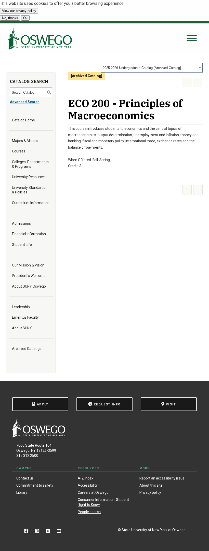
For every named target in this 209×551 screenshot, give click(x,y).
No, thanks (10, 18)
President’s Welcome (29, 276)
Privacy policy (150, 492)
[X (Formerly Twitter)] (48, 530)
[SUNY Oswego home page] (40, 38)
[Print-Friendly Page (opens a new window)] (186, 82)
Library (21, 492)
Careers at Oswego (93, 492)
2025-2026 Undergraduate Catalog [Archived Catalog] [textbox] (142, 68)
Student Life (22, 245)
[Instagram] (37, 530)
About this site (151, 485)
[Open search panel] (191, 38)
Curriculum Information (30, 203)
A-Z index (85, 478)
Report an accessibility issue (162, 478)
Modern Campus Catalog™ (170, 388)
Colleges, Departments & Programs (30, 164)
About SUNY (22, 328)
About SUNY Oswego (29, 286)
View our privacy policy (19, 11)
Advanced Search (25, 102)
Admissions (21, 223)
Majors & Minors (25, 141)
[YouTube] (59, 530)
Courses (18, 151)
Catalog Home (23, 120)
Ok (25, 18)
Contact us (25, 478)
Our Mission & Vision (28, 265)
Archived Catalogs (26, 349)
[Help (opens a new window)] (197, 82)
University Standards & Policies (28, 190)
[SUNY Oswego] (38, 436)
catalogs (28, 388)
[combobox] (152, 68)
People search (89, 512)
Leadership (21, 307)
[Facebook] (26, 530)
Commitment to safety (34, 485)
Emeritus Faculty (25, 317)
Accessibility (88, 485)
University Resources (29, 177)
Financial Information (29, 234)
